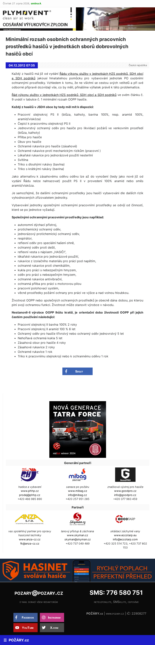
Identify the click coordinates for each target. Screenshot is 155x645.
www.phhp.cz (30, 490)
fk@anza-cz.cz (29, 543)
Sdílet (79, 371)
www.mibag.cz (77, 490)
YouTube (28, 628)
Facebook (28, 617)
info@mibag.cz (77, 495)
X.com (54, 628)
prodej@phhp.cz (29, 495)
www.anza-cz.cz (29, 539)
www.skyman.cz (77, 535)
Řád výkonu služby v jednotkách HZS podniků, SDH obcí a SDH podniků (64, 95)
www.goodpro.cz (125, 490)
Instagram (54, 617)
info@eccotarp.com (125, 539)
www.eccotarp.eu (125, 535)
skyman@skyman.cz (77, 539)
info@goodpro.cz (125, 495)
